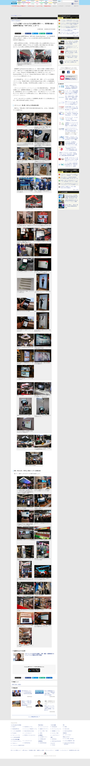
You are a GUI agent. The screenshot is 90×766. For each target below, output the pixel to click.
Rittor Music (40, 725)
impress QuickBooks (68, 730)
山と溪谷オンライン (43, 736)
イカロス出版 (53, 725)
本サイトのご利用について (16, 750)
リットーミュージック (44, 726)
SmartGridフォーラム (28, 726)
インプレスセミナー (28, 733)
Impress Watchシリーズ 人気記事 (69, 170)
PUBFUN (65, 733)
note (43, 33)
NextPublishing (27, 742)
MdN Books (54, 739)
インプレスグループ (64, 750)
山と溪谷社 (40, 735)
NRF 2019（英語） (17, 684)
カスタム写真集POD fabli (69, 740)
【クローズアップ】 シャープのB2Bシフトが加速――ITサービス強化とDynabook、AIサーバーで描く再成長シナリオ (70, 33)
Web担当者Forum (15, 728)
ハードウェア (60, 6)
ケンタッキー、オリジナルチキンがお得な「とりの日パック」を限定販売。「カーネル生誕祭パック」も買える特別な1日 (69, 175)
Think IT (13, 726)
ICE (63, 725)
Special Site (64, 38)
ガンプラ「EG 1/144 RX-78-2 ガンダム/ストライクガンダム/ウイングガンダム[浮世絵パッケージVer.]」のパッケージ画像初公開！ (70, 184)
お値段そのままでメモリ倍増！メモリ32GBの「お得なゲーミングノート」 (71, 52)
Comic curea (66, 728)
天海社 (65, 726)
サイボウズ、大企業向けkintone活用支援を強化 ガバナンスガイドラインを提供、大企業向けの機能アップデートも (70, 24)
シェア (29, 33)
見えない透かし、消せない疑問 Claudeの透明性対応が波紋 (71, 206)
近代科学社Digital (43, 742)
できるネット (14, 743)
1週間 (71, 17)
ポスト (19, 33)
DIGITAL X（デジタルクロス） (30, 735)
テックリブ (53, 743)
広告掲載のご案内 (32, 750)
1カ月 (76, 17)
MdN (51, 737)
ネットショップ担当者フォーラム (30, 728)
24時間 (66, 17)
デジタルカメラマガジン (17, 741)
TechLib (53, 744)
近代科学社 (40, 741)
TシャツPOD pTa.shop (69, 738)
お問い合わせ (24, 750)
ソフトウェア (67, 6)
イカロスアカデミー (56, 735)
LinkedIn (50, 33)
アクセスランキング (65, 16)
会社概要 (57, 750)
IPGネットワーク (66, 736)
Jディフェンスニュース (56, 728)
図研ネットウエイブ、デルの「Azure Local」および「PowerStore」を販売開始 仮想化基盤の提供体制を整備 (68, 154)
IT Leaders (14, 733)
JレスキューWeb (55, 733)
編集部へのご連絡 (40, 750)
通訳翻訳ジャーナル (56, 730)
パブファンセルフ (67, 734)
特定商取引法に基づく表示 (74, 750)
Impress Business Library (29, 730)
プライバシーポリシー (49, 750)
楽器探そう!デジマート (44, 728)
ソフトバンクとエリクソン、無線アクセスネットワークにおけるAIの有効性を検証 (71, 130)
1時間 (61, 17)
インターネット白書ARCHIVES (18, 745)
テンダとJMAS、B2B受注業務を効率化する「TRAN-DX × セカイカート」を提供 (71, 165)
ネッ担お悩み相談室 (16, 737)
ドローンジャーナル (16, 735)
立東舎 (41, 733)
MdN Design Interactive (56, 741)
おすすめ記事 (64, 192)
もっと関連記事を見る (33, 716)
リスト (23, 33)
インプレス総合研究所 (16, 730)
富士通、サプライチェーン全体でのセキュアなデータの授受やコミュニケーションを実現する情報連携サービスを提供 (71, 160)
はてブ (36, 33)
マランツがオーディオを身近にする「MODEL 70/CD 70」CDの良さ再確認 (71, 42)
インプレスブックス (28, 740)
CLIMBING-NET (43, 739)
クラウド (54, 6)
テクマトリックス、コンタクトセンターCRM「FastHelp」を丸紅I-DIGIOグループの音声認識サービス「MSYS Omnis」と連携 (71, 120)
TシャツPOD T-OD (43, 730)
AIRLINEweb (54, 726)
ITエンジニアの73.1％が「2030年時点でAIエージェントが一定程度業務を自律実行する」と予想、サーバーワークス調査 (69, 27)
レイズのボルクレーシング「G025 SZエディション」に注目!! (71, 47)
